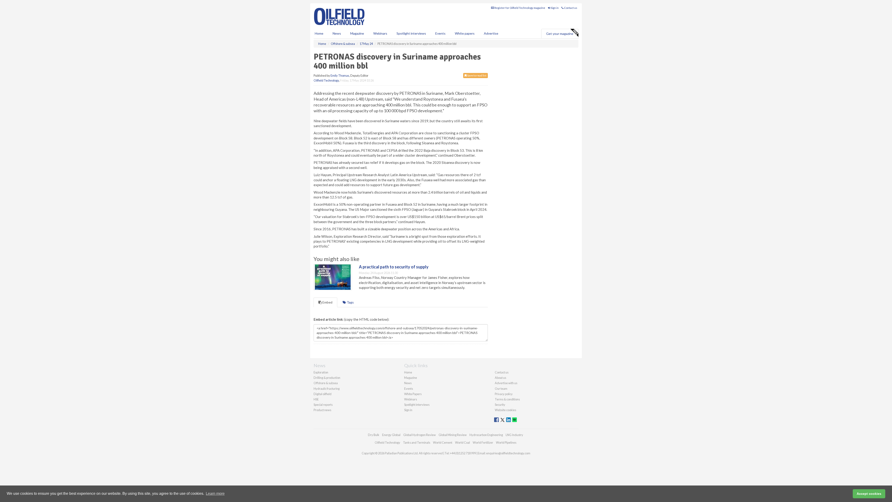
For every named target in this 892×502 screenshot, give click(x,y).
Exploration (321, 372)
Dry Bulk (373, 435)
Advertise (491, 33)
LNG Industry (514, 435)
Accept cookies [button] (869, 493)
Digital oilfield (322, 394)
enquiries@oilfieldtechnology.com (508, 453)
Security (500, 404)
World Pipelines (506, 442)
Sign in (554, 7)
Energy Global (391, 435)
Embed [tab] (327, 302)
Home (319, 33)
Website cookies (505, 410)
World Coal (462, 442)
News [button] (337, 33)
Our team (501, 388)
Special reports (323, 404)
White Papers (413, 394)
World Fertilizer (483, 442)
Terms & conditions (507, 399)
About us (500, 378)
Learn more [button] (215, 493)
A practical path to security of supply (394, 266)
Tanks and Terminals (416, 442)
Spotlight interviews (411, 33)
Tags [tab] (350, 302)
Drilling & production (327, 378)
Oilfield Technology (326, 80)
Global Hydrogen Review (419, 435)
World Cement (442, 442)
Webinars (380, 33)
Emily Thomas (340, 75)
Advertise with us (506, 383)
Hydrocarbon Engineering (486, 435)
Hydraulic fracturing (327, 388)
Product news (322, 410)
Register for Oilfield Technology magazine (519, 7)
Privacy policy (504, 394)
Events (440, 33)
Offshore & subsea (326, 383)
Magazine (357, 33)
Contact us (570, 7)
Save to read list (476, 75)
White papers (465, 33)
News (408, 383)
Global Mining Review (453, 435)
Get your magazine (559, 34)
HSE (316, 399)
